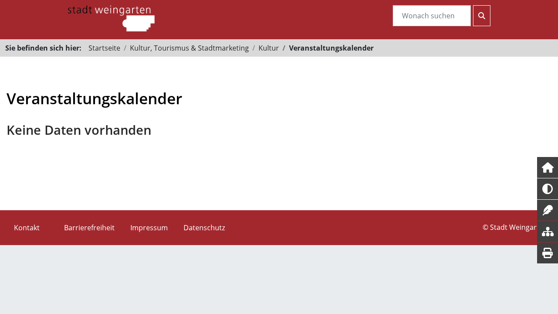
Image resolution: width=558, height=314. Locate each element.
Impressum (149, 227)
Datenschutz (204, 227)
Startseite (104, 48)
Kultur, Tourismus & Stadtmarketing (189, 48)
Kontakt (27, 227)
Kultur (269, 48)
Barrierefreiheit (89, 227)
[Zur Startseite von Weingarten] (111, 17)
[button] (547, 167)
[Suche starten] (481, 15)
